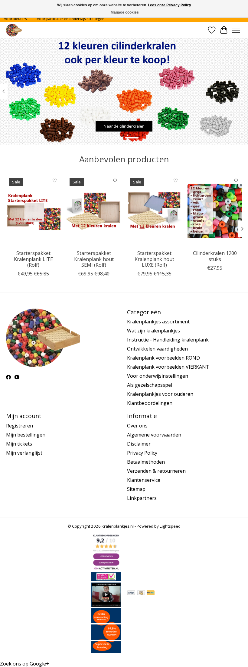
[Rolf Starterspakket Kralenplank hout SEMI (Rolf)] (94, 211)
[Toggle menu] (236, 30)
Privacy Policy (142, 452)
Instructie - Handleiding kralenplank (168, 339)
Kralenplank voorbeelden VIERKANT (168, 367)
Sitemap (136, 489)
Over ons (137, 425)
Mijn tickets (19, 443)
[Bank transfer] (131, 593)
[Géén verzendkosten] (106, 621)
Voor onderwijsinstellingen (157, 376)
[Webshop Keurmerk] (106, 579)
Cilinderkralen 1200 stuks (215, 256)
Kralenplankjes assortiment (158, 321)
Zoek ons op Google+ (24, 663)
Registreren (19, 425)
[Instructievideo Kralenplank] (106, 605)
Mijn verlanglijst (24, 452)
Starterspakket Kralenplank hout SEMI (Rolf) (94, 259)
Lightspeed (170, 526)
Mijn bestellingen (25, 434)
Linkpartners (142, 498)
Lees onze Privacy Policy (169, 5)
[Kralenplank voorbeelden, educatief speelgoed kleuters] (14, 30)
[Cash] (141, 593)
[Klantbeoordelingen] (106, 638)
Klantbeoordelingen (149, 403)
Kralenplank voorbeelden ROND (163, 357)
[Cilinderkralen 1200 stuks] (215, 211)
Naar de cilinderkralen (124, 126)
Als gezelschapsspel (149, 385)
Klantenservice (143, 480)
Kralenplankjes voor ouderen (160, 394)
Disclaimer (139, 443)
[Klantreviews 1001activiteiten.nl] (106, 568)
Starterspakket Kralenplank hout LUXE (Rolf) (154, 259)
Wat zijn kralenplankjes (153, 330)
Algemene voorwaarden (154, 434)
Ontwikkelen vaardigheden (157, 348)
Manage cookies (125, 12)
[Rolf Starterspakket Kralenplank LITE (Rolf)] (33, 211)
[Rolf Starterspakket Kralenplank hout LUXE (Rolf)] (154, 211)
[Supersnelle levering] (106, 651)
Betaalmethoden (146, 462)
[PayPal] (151, 593)
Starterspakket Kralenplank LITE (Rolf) (33, 259)
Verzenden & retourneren (156, 471)
